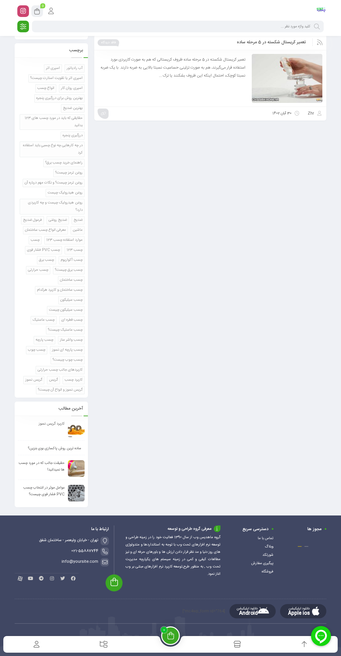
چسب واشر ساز (71, 340)
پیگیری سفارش (262, 563)
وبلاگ (269, 547)
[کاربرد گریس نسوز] (76, 429)
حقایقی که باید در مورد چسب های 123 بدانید (54, 122)
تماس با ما (265, 538)
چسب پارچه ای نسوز (67, 350)
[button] (306, 546)
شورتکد (267, 555)
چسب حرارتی (38, 270)
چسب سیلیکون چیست (66, 310)
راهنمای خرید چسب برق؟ (64, 163)
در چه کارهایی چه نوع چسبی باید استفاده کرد (53, 149)
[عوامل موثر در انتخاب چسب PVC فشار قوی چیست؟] (76, 493)
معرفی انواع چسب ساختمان (45, 230)
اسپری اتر (53, 68)
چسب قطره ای (72, 320)
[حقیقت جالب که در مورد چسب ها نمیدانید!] (76, 468)
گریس (53, 380)
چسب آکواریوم (72, 260)
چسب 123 (75, 250)
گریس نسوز (33, 380)
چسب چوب (36, 350)
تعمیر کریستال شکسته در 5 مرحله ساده (271, 42)
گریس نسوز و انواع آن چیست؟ (60, 390)
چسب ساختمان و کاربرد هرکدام (60, 290)
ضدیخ (78, 220)
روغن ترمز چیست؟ (69, 173)
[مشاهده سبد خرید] (37, 12)
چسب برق (46, 260)
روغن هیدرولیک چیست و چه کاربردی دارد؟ (55, 206)
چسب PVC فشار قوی (43, 250)
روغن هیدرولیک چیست (65, 193)
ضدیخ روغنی (58, 220)
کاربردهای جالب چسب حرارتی (60, 370)
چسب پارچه (44, 340)
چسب (35, 240)
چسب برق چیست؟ (69, 270)
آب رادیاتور (75, 68)
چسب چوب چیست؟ (68, 360)
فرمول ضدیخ (32, 220)
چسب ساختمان (71, 280)
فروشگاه (267, 572)
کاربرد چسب (74, 380)
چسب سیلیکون (71, 300)
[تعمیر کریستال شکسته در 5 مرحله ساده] (287, 78)
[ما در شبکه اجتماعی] (23, 11)
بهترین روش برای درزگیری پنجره (59, 98)
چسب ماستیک (44, 320)
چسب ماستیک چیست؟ (65, 330)
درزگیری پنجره (73, 136)
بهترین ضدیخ (73, 108)
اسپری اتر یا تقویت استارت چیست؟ (56, 78)
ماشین (78, 230)
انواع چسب (45, 88)
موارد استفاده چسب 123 (64, 240)
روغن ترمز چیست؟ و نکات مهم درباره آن (54, 183)
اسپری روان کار (72, 88)
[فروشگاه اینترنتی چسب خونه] (321, 11)
